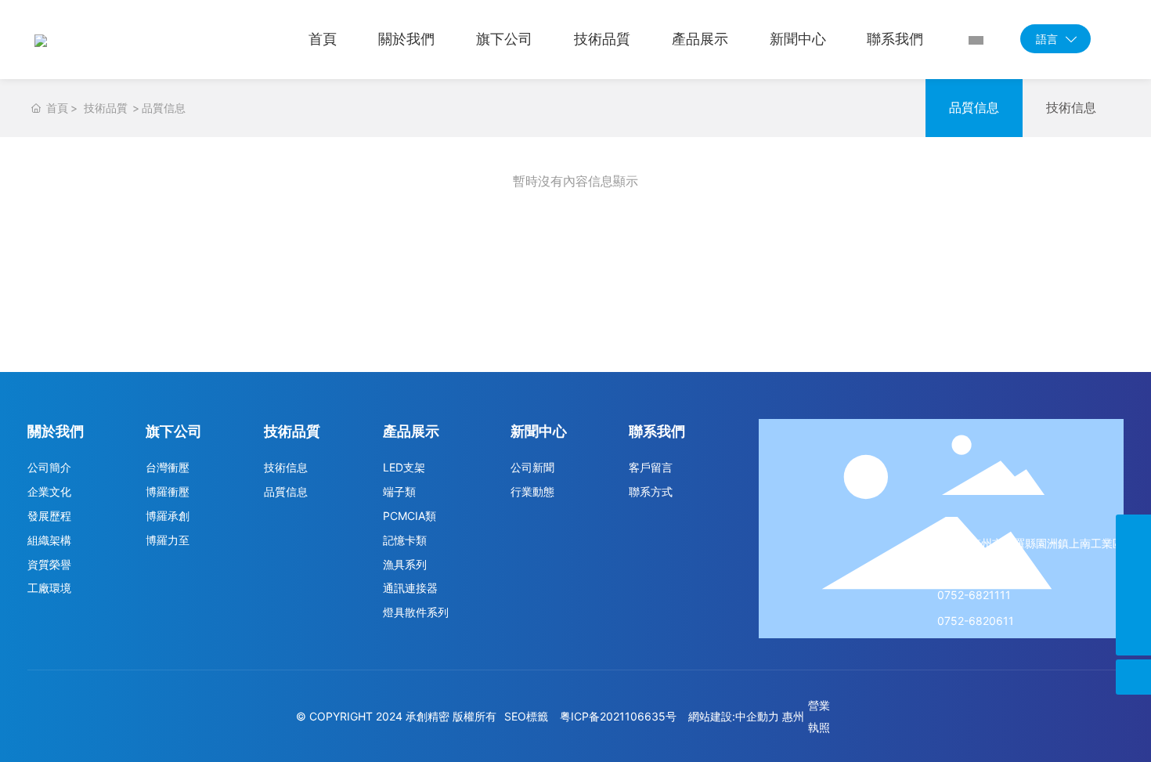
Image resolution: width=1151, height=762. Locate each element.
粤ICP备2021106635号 (618, 716)
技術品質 (106, 107)
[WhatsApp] (1133, 602)
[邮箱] (1133, 567)
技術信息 (1071, 107)
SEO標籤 (526, 716)
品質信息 (974, 107)
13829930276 (974, 569)
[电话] (1133, 532)
